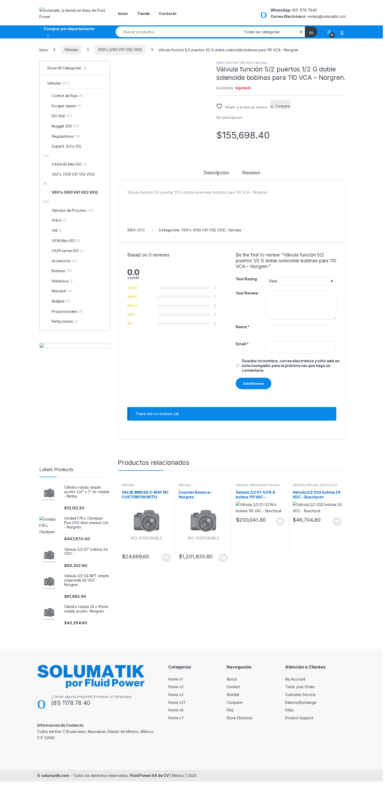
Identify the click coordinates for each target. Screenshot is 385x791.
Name (242, 327)
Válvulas (71, 49)
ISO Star (62, 116)
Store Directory (239, 718)
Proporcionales (67, 311)
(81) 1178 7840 (304, 10)
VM (57, 230)
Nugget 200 (65, 126)
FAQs (289, 710)
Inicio (123, 13)
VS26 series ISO (68, 250)
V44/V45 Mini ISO (69, 164)
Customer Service (300, 694)
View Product (164, 557)
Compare (234, 702)
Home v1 (175, 679)
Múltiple (61, 301)
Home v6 (176, 710)
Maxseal (62, 291)
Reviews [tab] (251, 172)
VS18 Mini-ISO (66, 240)
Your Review (247, 293)
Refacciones (65, 321)
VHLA (59, 220)
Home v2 (175, 686)
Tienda (143, 13)
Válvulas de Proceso (265, 485)
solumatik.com (55, 775)
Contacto (168, 13)
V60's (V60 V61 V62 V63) (120, 49)
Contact (233, 686)
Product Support (299, 718)
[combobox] (178, 31)
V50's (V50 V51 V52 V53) (73, 174)
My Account (295, 679)
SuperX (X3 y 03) (66, 146)
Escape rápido (66, 106)
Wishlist (233, 694)
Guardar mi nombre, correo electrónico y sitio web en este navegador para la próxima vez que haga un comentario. (291, 365)
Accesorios (65, 261)
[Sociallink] (39, 749)
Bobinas (62, 271)
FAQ (230, 710)
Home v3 (175, 694)
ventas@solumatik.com (326, 16)
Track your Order (300, 686)
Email (242, 344)
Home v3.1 (176, 702)
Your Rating (246, 279)
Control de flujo (67, 95)
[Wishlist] (342, 31)
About (231, 679)
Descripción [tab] (216, 172)
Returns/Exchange (300, 702)
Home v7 (176, 718)
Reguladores (66, 136)
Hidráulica (62, 281)
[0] (329, 31)
